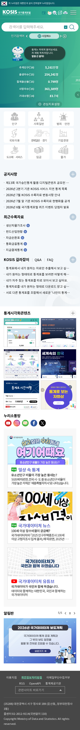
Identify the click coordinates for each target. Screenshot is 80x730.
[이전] (65, 613)
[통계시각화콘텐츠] (73, 313)
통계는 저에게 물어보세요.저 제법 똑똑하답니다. (45, 53)
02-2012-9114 (20, 714)
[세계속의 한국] (58, 363)
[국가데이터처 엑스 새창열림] (42, 423)
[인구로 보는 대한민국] (21, 363)
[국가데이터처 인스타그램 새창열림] (16, 423)
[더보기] (73, 174)
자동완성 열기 (65, 27)
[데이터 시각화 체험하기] (58, 332)
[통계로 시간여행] (21, 395)
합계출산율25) (25, 81)
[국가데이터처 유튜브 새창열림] (8, 423)
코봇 (17, 53)
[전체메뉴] (73, 13)
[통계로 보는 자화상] (58, 395)
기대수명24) (26, 96)
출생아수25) (26, 74)
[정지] (70, 613)
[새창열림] (49, 12)
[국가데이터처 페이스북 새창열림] (34, 423)
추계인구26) (26, 67)
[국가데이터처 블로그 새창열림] (25, 423)
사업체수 (44, 36)
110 (43, 714)
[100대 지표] (21, 332)
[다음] (74, 613)
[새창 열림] (40, 462)
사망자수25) (26, 89)
